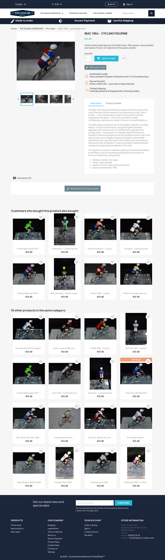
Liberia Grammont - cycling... (100, 248)
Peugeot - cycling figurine (136, 248)
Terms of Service (55, 532)
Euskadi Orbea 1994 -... (65, 482)
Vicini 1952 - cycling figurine (64, 393)
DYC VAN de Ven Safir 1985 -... (29, 437)
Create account (91, 532)
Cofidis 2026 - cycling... (100, 348)
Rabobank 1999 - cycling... (136, 482)
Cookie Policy (53, 545)
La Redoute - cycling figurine (64, 248)
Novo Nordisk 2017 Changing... (29, 348)
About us (52, 535)
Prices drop (16, 525)
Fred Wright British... (136, 437)
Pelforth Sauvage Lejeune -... (136, 293)
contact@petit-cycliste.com (141, 538)
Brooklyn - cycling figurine (100, 393)
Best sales (15, 532)
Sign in (87, 528)
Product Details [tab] (113, 103)
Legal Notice (53, 528)
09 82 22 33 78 (134, 535)
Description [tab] (96, 103)
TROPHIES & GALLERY (78, 13)
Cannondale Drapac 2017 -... (29, 248)
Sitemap (51, 552)
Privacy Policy (54, 542)
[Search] (151, 13)
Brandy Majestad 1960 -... (29, 293)
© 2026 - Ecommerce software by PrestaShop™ (82, 556)
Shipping (51, 525)
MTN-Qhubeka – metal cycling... (65, 293)
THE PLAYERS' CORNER (102, 13)
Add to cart (106, 58)
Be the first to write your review (84, 188)
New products (17, 528)
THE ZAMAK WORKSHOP (50, 13)
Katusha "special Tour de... (100, 437)
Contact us (53, 548)
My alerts (88, 535)
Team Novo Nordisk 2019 (136, 393)
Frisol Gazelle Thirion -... (64, 437)
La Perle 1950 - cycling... (100, 293)
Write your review (97, 67)
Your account (92, 520)
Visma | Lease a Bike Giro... (64, 348)
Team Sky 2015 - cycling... (136, 348)
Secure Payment (55, 538)
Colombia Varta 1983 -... (100, 482)
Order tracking (90, 525)
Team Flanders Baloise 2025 (29, 482)
